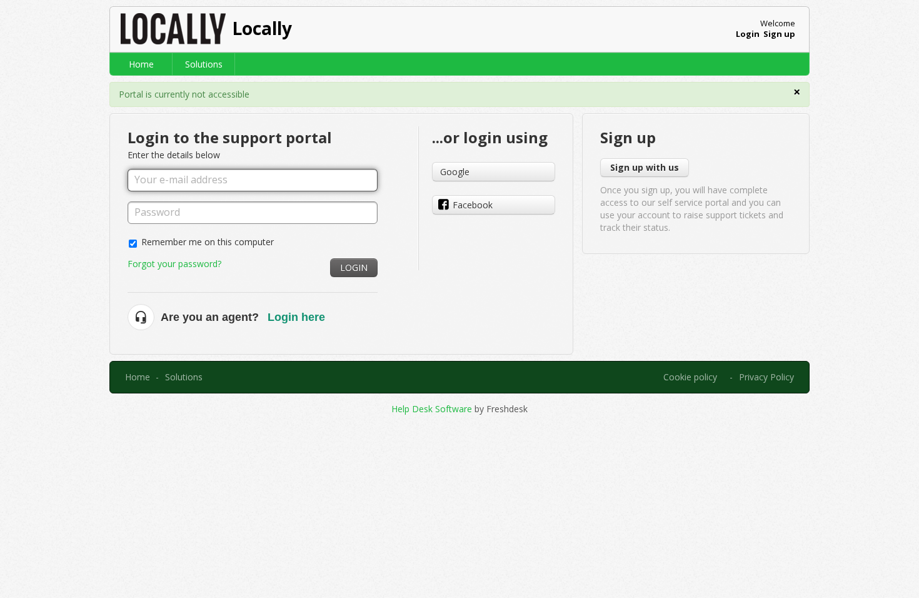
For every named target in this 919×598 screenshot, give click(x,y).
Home (141, 64)
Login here (296, 317)
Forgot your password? (174, 264)
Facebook (473, 205)
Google (455, 172)
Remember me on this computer (207, 242)
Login (354, 267)
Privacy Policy (766, 377)
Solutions (204, 64)
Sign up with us (644, 167)
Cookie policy (690, 377)
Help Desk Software (433, 409)
